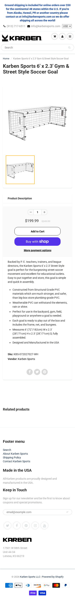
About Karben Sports (15, 453)
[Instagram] (35, 525)
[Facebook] (17, 525)
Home (6, 58)
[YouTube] (44, 525)
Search (7, 449)
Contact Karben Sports (16, 461)
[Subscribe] (67, 512)
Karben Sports (26, 359)
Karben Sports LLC (30, 576)
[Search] (69, 47)
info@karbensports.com (45, 26)
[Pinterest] (26, 525)
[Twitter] (7, 525)
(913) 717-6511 (16, 26)
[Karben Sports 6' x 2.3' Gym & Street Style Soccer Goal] (37, 121)
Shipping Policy (12, 457)
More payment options (37, 250)
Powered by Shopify (52, 576)
